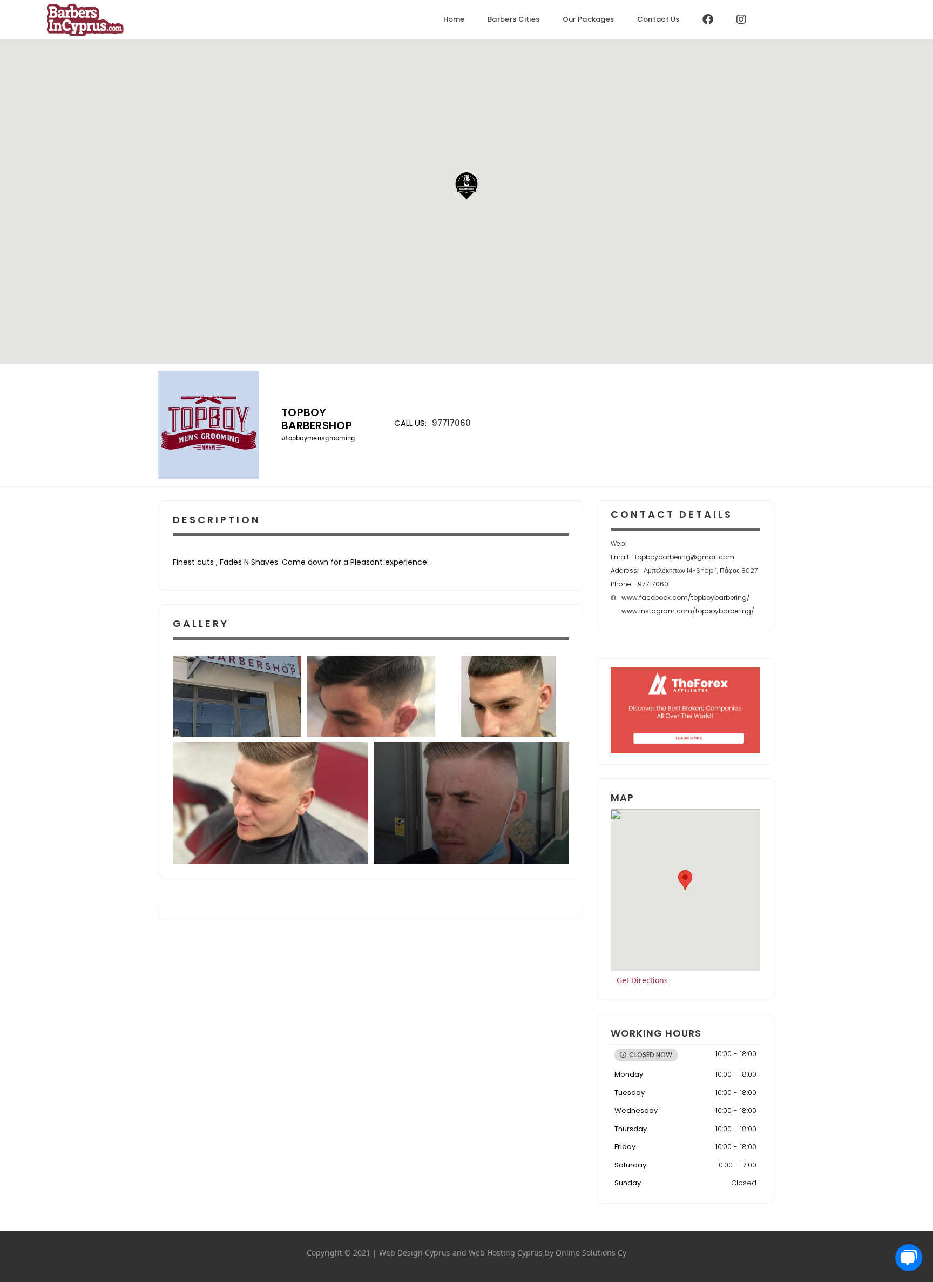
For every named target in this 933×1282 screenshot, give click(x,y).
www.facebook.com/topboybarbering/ (685, 597)
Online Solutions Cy (591, 1252)
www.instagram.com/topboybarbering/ (687, 611)
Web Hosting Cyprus (506, 1252)
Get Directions (642, 980)
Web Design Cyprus (414, 1252)
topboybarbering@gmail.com (684, 557)
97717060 (451, 423)
